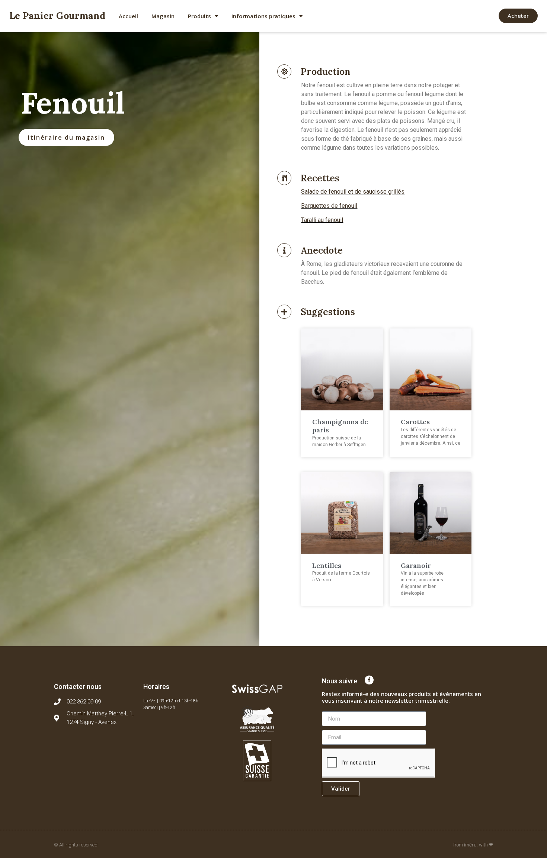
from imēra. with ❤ (473, 845)
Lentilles (326, 565)
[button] (518, 16)
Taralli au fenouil (322, 219)
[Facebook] (369, 680)
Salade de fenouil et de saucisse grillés (352, 191)
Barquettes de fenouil (329, 205)
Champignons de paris (340, 425)
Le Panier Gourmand (57, 16)
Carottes (415, 421)
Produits (199, 16)
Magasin (163, 16)
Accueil (128, 16)
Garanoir (416, 565)
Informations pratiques (263, 16)
